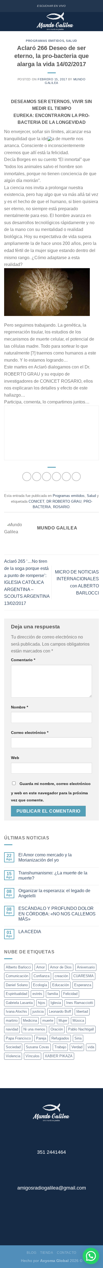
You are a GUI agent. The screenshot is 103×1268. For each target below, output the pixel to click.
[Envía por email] (56, 476)
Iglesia (56, 1003)
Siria (78, 1038)
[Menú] (8, 21)
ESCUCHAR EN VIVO (51, 5)
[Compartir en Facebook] (36, 476)
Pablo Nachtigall (81, 1029)
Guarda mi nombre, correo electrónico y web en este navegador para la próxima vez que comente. (51, 791)
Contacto (66, 1253)
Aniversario (86, 967)
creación (61, 976)
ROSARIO (61, 507)
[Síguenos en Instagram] (56, 1224)
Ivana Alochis (16, 1011)
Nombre (19, 707)
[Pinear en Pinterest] (66, 476)
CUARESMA (83, 976)
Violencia (13, 1056)
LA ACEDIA (29, 931)
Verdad (76, 1047)
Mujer (63, 1020)
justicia (38, 1011)
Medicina (30, 1020)
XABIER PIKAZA (59, 1056)
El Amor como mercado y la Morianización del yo (45, 857)
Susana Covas (37, 1047)
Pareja (41, 1038)
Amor (40, 967)
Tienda (46, 1253)
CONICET (36, 501)
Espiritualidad (16, 994)
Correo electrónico (29, 732)
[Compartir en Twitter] (46, 476)
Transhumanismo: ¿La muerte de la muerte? (52, 875)
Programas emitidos (45, 40)
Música (78, 1020)
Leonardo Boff (60, 1011)
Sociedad (13, 1047)
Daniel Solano (17, 985)
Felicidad (70, 994)
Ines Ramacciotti (79, 1003)
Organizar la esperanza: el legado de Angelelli (54, 893)
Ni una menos (34, 1029)
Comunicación (17, 976)
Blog (31, 1253)
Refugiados (60, 1038)
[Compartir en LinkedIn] (76, 476)
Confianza (41, 976)
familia (53, 994)
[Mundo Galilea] (55, 21)
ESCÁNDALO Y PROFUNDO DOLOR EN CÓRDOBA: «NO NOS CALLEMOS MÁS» (57, 913)
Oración (57, 1029)
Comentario (23, 660)
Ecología (40, 985)
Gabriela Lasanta (19, 1003)
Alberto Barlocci (18, 967)
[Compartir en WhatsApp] (26, 476)
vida (91, 1047)
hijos (41, 1003)
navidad (12, 1029)
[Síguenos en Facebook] (47, 1224)
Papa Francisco (18, 1038)
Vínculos (33, 1056)
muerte (47, 1020)
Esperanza (82, 985)
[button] (91, 1256)
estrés (37, 994)
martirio (12, 1020)
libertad (82, 1011)
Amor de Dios (61, 967)
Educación (60, 985)
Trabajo (60, 1047)
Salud (71, 40)
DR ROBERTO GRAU (63, 501)
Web (15, 757)
